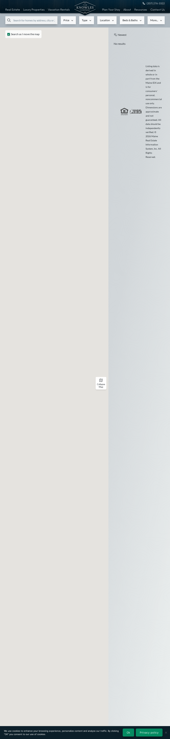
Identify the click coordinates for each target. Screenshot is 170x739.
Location (105, 20)
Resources (140, 10)
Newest (122, 34)
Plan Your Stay (111, 10)
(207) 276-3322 (156, 3)
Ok (128, 732)
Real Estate (12, 10)
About (127, 10)
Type (84, 20)
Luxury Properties (34, 10)
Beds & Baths (130, 20)
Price (66, 20)
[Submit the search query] (8, 20)
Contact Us (157, 10)
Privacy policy (149, 732)
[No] (166, 732)
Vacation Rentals (59, 10)
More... (154, 20)
